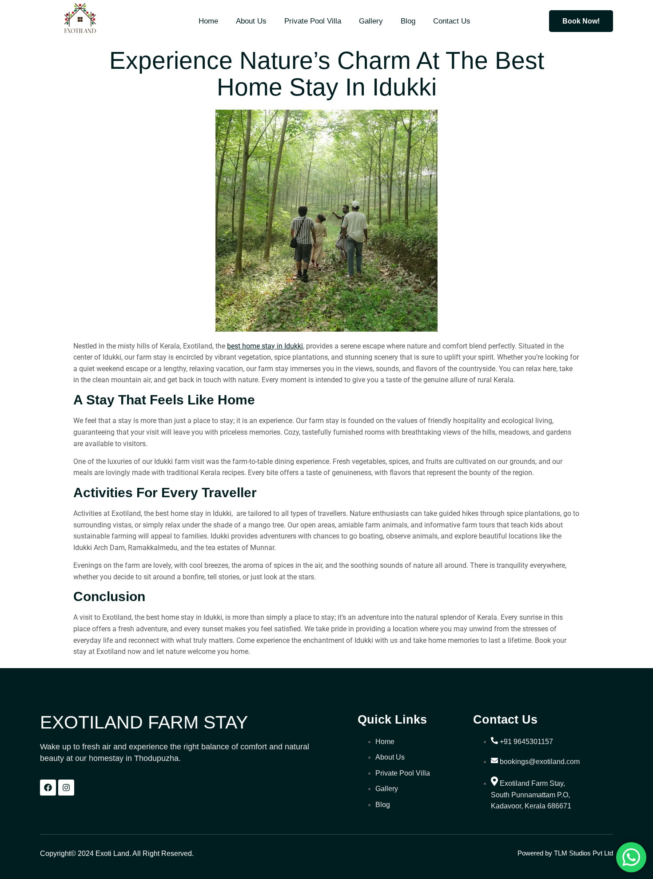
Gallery (371, 21)
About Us (251, 21)
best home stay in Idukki (265, 346)
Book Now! (581, 21)
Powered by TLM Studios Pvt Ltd (565, 853)
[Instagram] (66, 788)
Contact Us (451, 21)
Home (208, 21)
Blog (408, 21)
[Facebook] (48, 788)
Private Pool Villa (312, 21)
